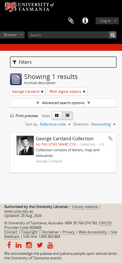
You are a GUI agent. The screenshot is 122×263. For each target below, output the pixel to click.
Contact (11, 231)
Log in (105, 20)
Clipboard (71, 21)
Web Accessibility (93, 231)
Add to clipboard (110, 138)
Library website (85, 206)
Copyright (29, 231)
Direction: (81, 124)
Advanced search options (63, 102)
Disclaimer (50, 231)
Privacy (69, 231)
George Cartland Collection (65, 138)
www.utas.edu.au (18, 211)
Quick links (85, 21)
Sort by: (31, 124)
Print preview (26, 115)
